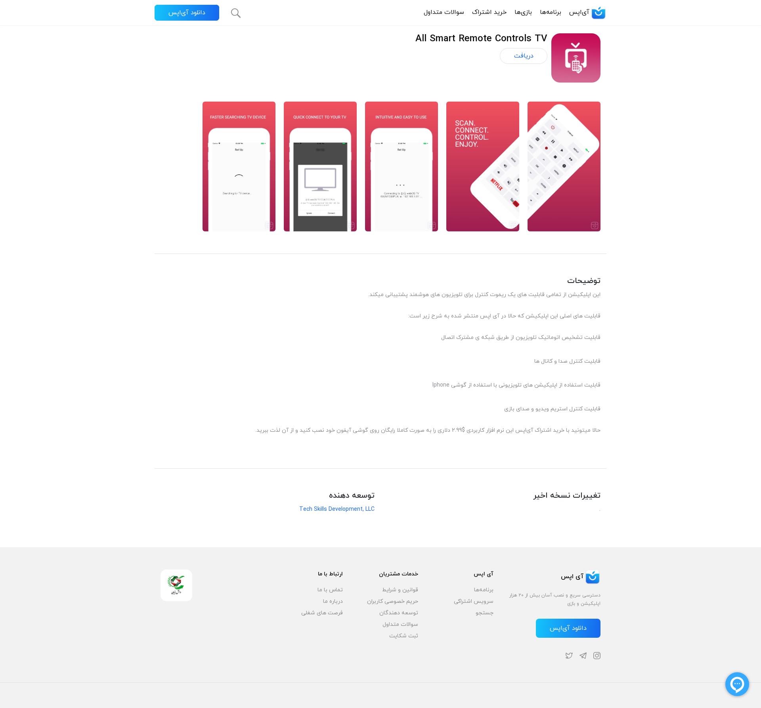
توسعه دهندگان (398, 613)
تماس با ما (330, 590)
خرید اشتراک (489, 12)
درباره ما (333, 601)
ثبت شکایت (403, 636)
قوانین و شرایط (400, 590)
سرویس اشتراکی (473, 601)
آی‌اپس (579, 12)
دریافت (523, 56)
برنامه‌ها (550, 12)
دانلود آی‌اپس (186, 12)
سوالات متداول (444, 12)
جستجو (484, 613)
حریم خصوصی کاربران (392, 601)
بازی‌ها (523, 12)
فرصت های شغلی (322, 613)
